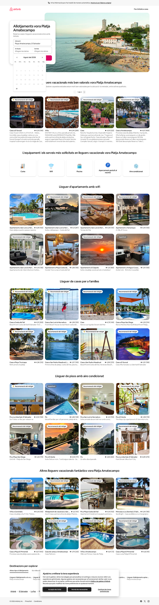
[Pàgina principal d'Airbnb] (15, 9)
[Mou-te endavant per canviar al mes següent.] (42, 57)
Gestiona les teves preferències (104, 590)
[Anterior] (75, 92)
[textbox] (23, 51)
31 (16, 89)
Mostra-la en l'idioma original (101, 3)
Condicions (38, 601)
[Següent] (84, 92)
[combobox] (32, 43)
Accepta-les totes (54, 589)
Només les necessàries (79, 589)
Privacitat (28, 601)
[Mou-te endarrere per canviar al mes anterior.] (17, 57)
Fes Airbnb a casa (141, 9)
